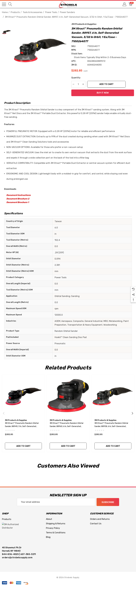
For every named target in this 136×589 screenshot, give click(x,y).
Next (132, 413)
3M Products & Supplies (83, 24)
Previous (3, 413)
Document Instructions (18, 195)
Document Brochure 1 (17, 202)
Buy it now (103, 92)
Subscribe (108, 502)
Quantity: (76, 77)
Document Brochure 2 (17, 198)
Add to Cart (106, 84)
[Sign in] (124, 4)
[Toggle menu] (4, 4)
